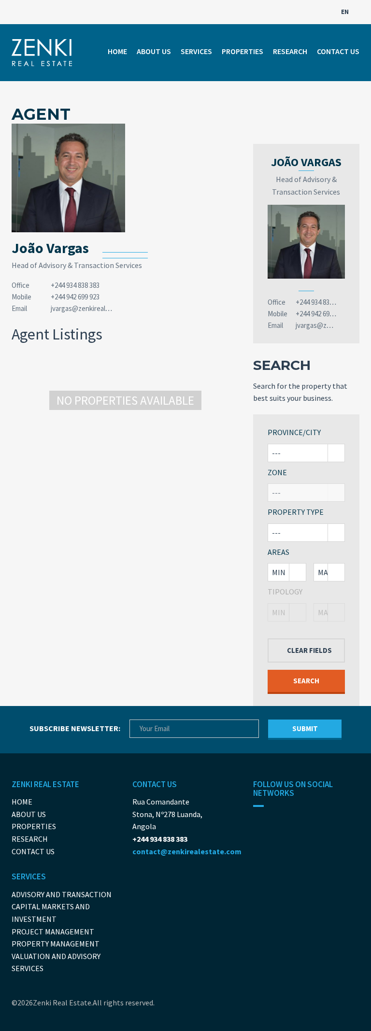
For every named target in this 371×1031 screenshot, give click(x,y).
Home (117, 51)
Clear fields (309, 650)
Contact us (338, 51)
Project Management (53, 931)
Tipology (285, 591)
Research (290, 51)
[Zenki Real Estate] (42, 53)
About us (154, 51)
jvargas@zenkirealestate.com (95, 308)
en (345, 12)
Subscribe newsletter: (74, 728)
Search (306, 680)
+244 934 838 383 (75, 285)
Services (196, 51)
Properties (242, 51)
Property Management (56, 943)
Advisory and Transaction (62, 894)
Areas (278, 552)
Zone (277, 472)
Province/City (294, 432)
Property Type (296, 512)
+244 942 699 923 (75, 296)
